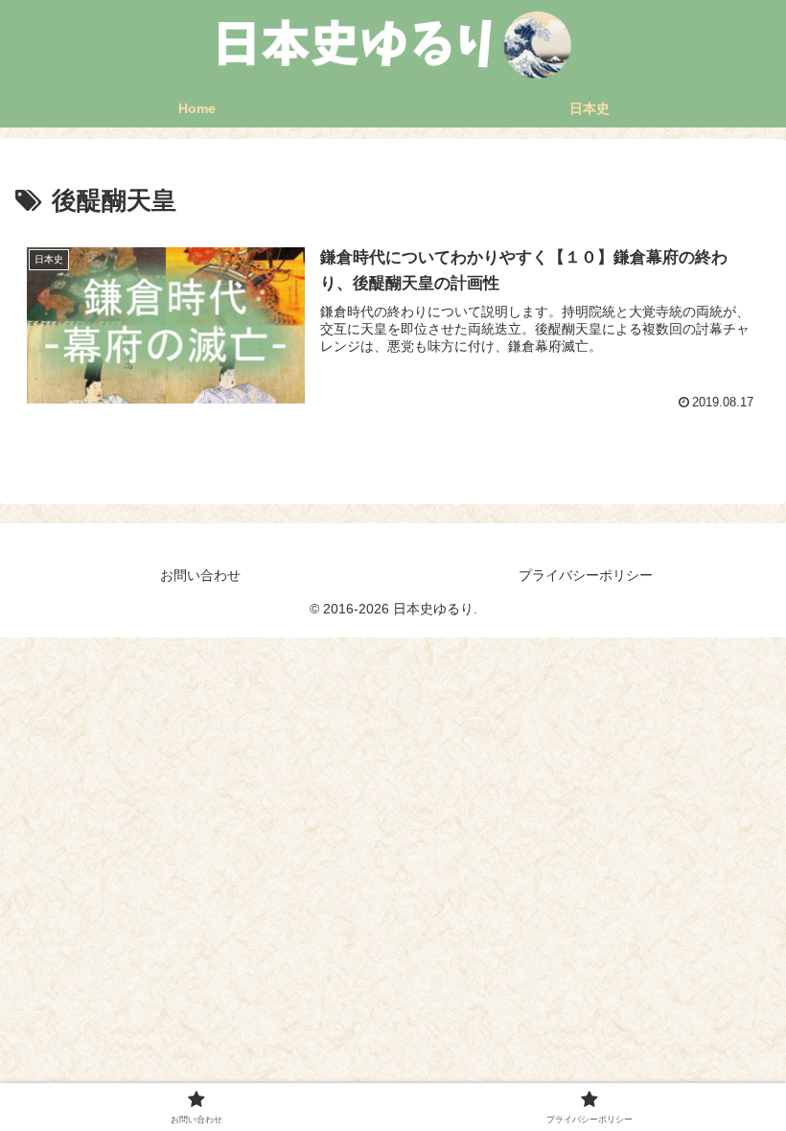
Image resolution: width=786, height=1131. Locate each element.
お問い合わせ (200, 575)
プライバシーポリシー (586, 575)
